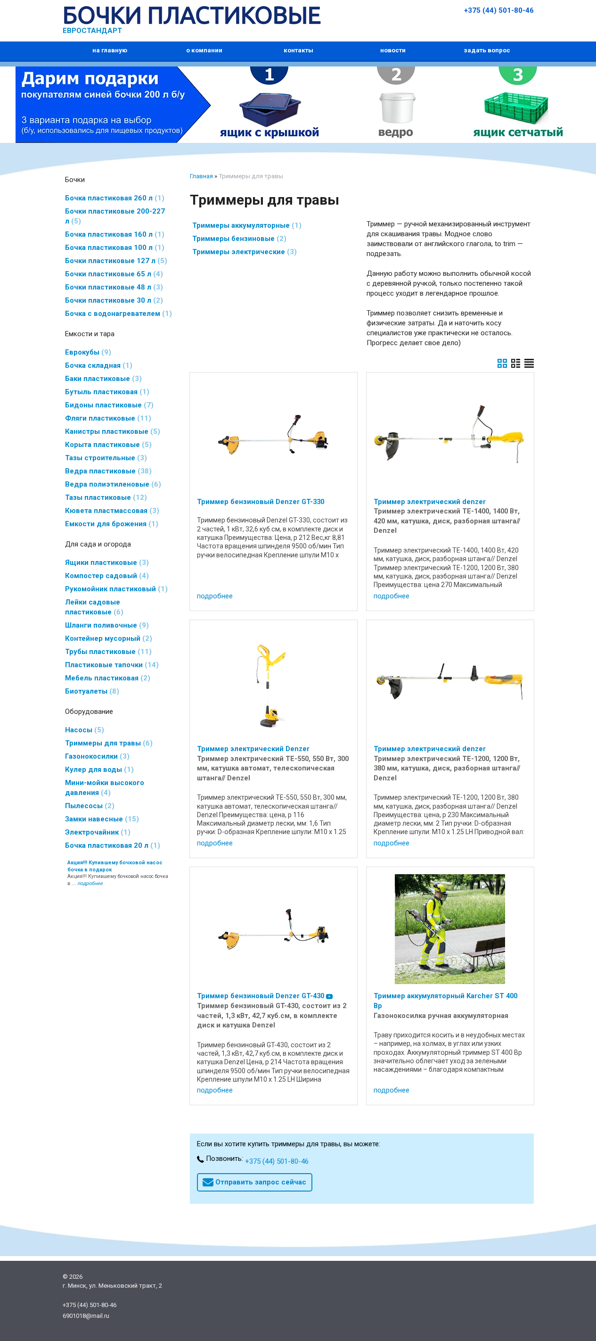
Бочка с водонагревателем (117, 313)
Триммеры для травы (107, 743)
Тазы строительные (104, 458)
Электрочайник (96, 832)
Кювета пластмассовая (110, 510)
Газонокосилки (96, 756)
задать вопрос (487, 50)
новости (393, 50)
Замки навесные (100, 819)
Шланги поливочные (105, 625)
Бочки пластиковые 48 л (112, 287)
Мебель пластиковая (106, 678)
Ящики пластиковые (105, 562)
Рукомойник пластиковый (115, 589)
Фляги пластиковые (106, 418)
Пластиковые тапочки (110, 665)
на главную (109, 50)
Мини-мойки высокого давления (104, 787)
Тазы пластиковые (104, 497)
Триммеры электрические (243, 252)
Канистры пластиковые (111, 431)
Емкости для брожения (110, 524)
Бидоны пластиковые (108, 405)
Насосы (83, 730)
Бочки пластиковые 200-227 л (115, 216)
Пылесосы (88, 806)
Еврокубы (86, 352)
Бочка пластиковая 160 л (113, 234)
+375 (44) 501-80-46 (499, 10)
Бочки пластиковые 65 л (112, 274)
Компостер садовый (105, 575)
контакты (298, 50)
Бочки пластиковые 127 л (114, 261)
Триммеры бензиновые (238, 238)
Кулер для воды (98, 769)
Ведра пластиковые (107, 471)
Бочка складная (97, 365)
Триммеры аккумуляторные (245, 225)
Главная (201, 176)
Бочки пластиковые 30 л (112, 300)
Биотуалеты (90, 691)
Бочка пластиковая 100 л (113, 247)
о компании (204, 50)
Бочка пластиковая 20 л (111, 845)
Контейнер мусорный (107, 638)
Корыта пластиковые (107, 444)
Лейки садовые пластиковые (93, 607)
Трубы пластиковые (107, 651)
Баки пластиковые (102, 378)
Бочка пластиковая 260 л (113, 198)
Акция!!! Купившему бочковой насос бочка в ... (117, 873)
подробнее (215, 596)
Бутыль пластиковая (106, 392)
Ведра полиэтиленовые (111, 484)
